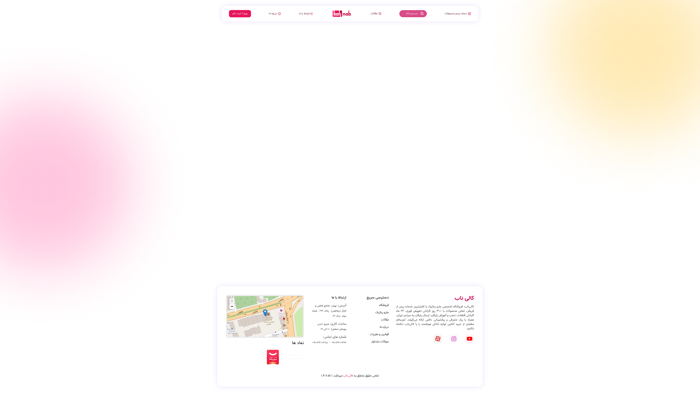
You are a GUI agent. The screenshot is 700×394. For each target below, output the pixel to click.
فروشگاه (384, 305)
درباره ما (273, 13)
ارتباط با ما (304, 13)
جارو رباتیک (382, 312)
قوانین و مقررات (379, 334)
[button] (265, 312)
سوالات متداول (380, 341)
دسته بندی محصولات (456, 13)
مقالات (374, 13)
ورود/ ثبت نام (240, 13)
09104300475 (320, 343)
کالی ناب (347, 375)
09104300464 (338, 343)
